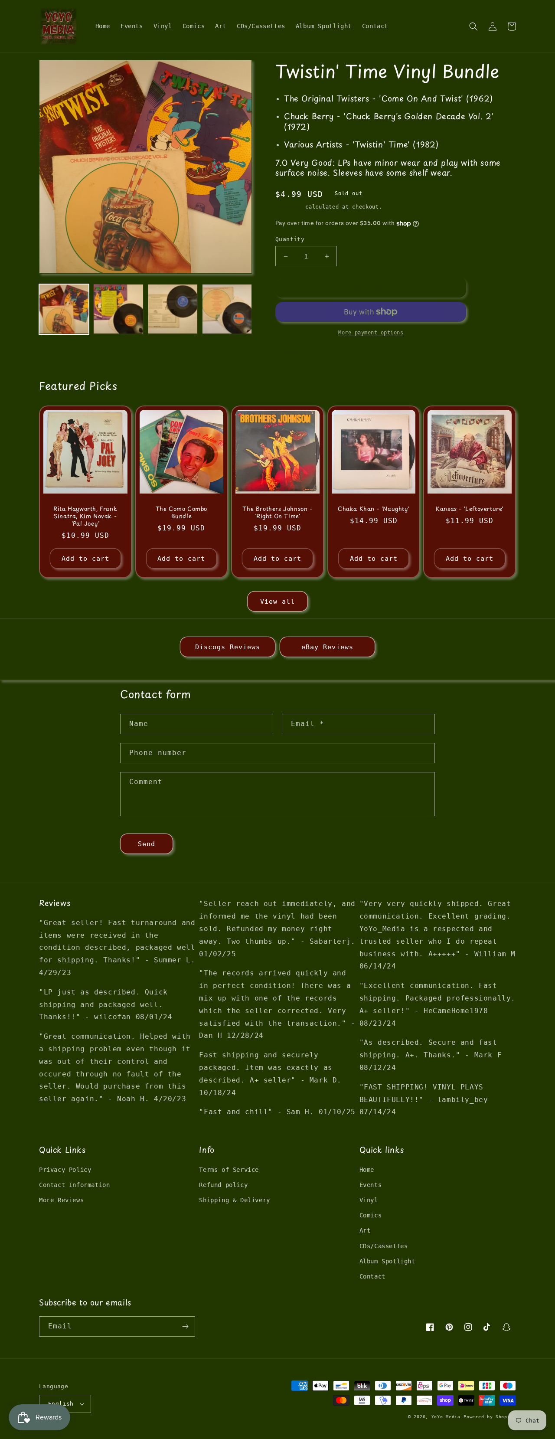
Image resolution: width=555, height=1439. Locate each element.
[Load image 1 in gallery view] (64, 309)
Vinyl (368, 1200)
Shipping (288, 207)
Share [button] (294, 352)
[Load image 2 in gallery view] (118, 309)
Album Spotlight (387, 1261)
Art (365, 1230)
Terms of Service (229, 1169)
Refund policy (223, 1184)
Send (146, 844)
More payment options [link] (370, 333)
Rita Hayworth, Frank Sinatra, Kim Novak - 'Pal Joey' (85, 516)
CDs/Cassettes (383, 1246)
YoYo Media (445, 1416)
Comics (370, 1215)
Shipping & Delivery (234, 1200)
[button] (473, 26)
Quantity (289, 239)
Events (370, 1184)
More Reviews (61, 1200)
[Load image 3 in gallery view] (173, 309)
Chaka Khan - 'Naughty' (373, 509)
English (61, 1403)
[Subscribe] (185, 1326)
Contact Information (74, 1184)
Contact (372, 1276)
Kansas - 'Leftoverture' (469, 509)
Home (366, 1169)
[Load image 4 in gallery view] (227, 309)
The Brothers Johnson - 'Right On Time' (277, 512)
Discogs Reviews (227, 647)
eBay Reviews (327, 647)
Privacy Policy (65, 1169)
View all (277, 601)
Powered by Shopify (490, 1416)
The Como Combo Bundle (181, 512)
